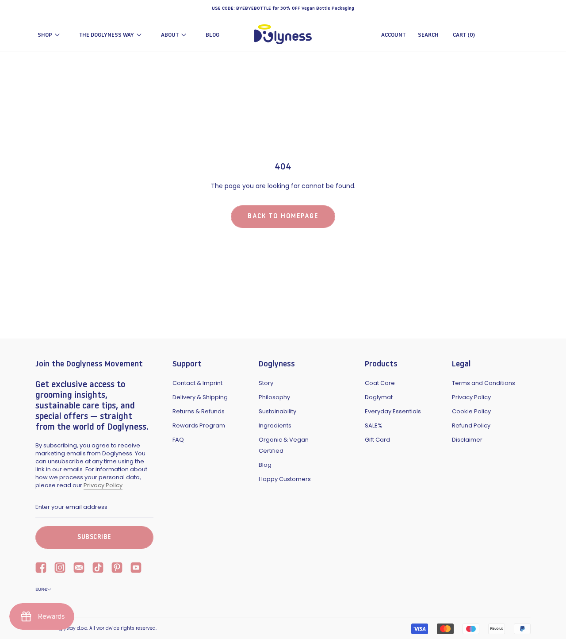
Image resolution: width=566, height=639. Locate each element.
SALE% (373, 425)
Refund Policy (471, 425)
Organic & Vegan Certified (284, 445)
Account (393, 35)
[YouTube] (136, 568)
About (170, 35)
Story (266, 383)
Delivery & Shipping (200, 397)
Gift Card (377, 439)
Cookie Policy (471, 411)
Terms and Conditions (483, 383)
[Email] (78, 568)
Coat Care (380, 383)
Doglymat (379, 397)
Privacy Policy (103, 485)
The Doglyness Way (106, 35)
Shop (45, 35)
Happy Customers (285, 479)
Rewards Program (198, 425)
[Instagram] (59, 568)
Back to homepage (283, 216)
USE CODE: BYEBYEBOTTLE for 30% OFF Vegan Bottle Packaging (283, 8)
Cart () (464, 35)
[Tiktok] (97, 568)
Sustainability (277, 411)
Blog (212, 35)
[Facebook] (40, 568)
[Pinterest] (116, 568)
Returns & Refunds (198, 411)
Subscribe (94, 537)
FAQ (178, 439)
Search (428, 35)
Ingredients (275, 425)
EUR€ (41, 589)
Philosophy (274, 397)
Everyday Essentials (393, 411)
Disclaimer (467, 439)
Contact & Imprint (197, 383)
